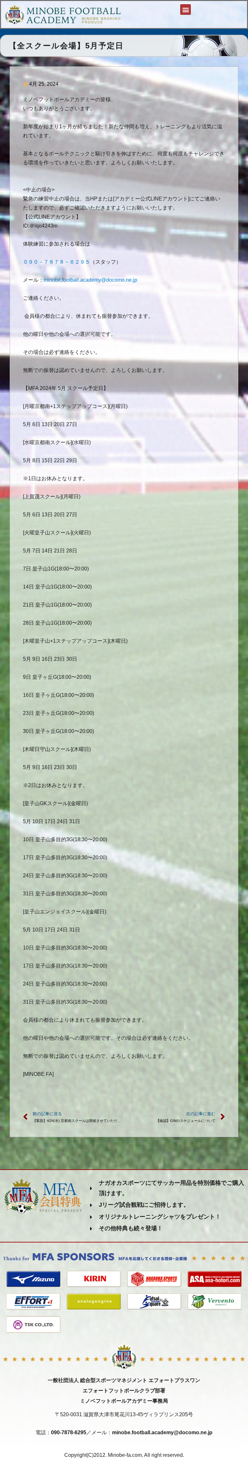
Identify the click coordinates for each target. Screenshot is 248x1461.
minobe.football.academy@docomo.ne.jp (90, 280)
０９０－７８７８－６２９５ (56, 262)
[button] (185, 9)
